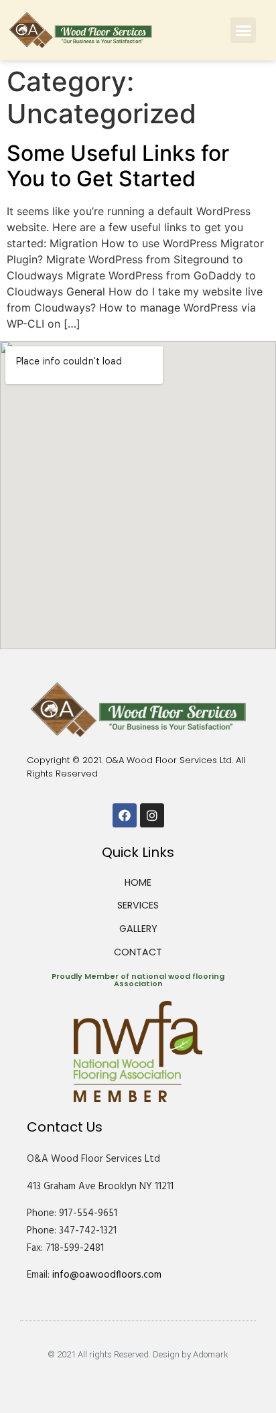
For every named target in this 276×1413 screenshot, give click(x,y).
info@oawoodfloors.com (106, 1275)
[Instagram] (152, 815)
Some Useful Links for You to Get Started (118, 166)
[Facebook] (125, 815)
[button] (243, 30)
